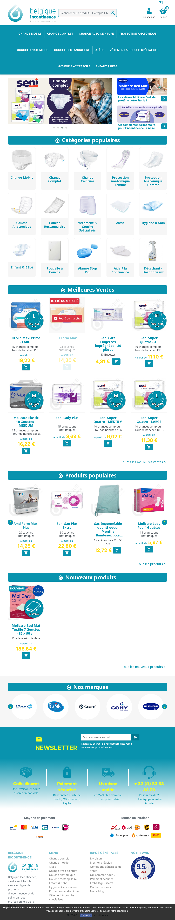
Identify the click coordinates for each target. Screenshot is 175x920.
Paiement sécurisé (101, 879)
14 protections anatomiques (149, 534)
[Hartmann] (151, 707)
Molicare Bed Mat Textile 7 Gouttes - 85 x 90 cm (26, 629)
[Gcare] (87, 707)
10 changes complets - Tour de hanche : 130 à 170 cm (149, 350)
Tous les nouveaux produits (144, 667)
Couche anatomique (62, 875)
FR (160, 2)
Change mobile (59, 862)
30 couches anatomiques (67, 534)
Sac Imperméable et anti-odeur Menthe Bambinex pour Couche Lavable (108, 531)
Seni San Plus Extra (67, 525)
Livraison (96, 858)
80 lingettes (108, 354)
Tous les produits (152, 564)
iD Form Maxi (67, 338)
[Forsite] (56, 707)
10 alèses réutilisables (26, 638)
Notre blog (97, 891)
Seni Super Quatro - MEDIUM (108, 420)
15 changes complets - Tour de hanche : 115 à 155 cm (26, 350)
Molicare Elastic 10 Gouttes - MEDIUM (26, 422)
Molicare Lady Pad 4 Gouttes (149, 525)
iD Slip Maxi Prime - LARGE (26, 340)
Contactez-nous (100, 887)
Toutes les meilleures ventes (144, 462)
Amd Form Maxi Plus (26, 525)
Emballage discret (101, 883)
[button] (54, 127)
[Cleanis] (24, 707)
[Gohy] (119, 707)
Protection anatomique (64, 891)
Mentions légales (101, 862)
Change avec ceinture (63, 870)
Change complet (59, 858)
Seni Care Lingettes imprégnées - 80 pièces (108, 344)
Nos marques (90, 687)
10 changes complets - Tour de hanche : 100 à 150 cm (149, 430)
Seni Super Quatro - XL (149, 340)
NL (165, 2)
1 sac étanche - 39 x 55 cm (108, 541)
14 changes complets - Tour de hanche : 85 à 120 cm (26, 434)
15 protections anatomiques (67, 428)
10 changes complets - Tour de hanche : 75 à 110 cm (108, 430)
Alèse (52, 866)
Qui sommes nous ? (102, 875)
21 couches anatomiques (67, 348)
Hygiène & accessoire (63, 887)
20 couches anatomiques (26, 534)
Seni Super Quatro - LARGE (149, 420)
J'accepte (86, 915)
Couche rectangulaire (63, 879)
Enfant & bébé (58, 883)
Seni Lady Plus (67, 418)
